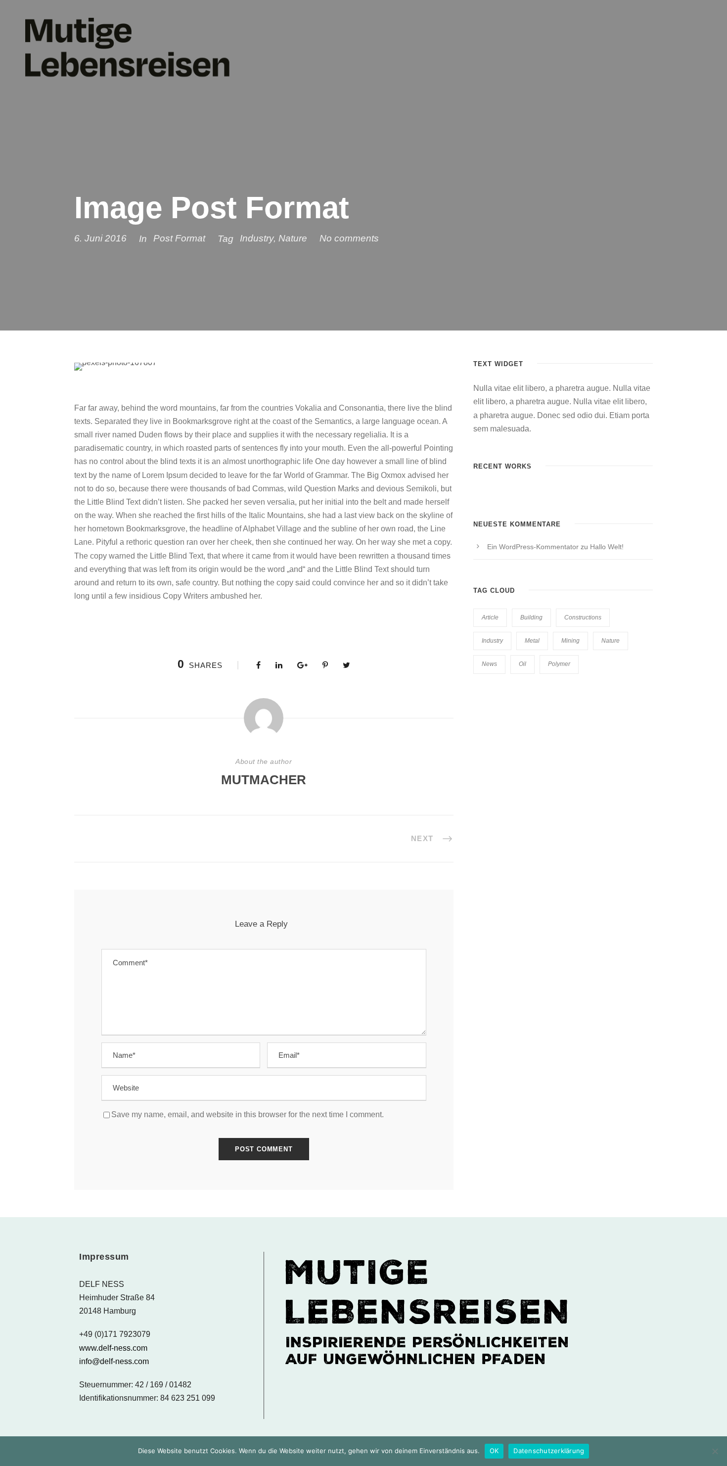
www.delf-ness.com (113, 1348)
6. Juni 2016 (100, 238)
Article (490, 617)
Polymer (559, 664)
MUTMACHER (263, 779)
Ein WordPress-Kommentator (533, 547)
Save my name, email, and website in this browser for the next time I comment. (247, 1114)
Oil (522, 664)
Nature (292, 238)
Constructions (582, 617)
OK (494, 1451)
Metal (532, 640)
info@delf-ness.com (114, 1361)
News (489, 664)
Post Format (179, 238)
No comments (349, 238)
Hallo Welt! (607, 547)
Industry (256, 238)
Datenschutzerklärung (548, 1451)
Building (531, 617)
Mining (570, 640)
